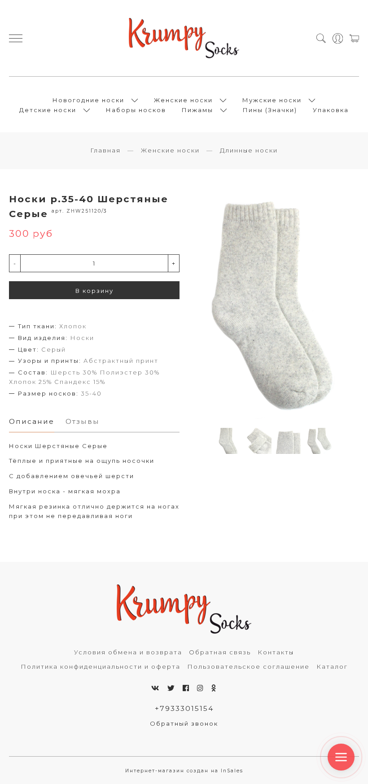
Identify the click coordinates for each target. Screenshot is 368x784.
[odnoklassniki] (214, 688)
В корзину (94, 290)
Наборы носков (136, 109)
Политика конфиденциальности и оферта (100, 666)
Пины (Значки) (270, 109)
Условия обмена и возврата (128, 652)
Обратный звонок (184, 723)
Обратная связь (220, 652)
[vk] (155, 688)
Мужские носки (272, 100)
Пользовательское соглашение (248, 666)
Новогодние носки (88, 100)
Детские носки (47, 109)
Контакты (276, 652)
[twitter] (171, 688)
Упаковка (331, 109)
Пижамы (197, 109)
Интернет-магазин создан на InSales (184, 771)
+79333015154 (184, 708)
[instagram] (200, 688)
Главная (105, 150)
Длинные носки (249, 150)
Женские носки (183, 100)
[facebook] (186, 688)
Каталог (332, 666)
